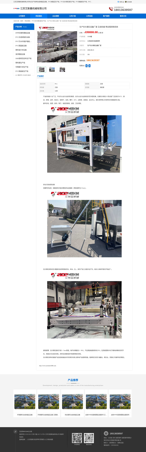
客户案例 (106, 16)
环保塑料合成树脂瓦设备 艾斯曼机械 (25, 415)
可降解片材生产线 (21, 67)
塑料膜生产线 (20, 63)
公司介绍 (72, 16)
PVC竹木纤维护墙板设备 (24, 41)
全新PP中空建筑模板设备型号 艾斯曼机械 (74, 415)
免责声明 (37, 439)
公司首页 (22, 16)
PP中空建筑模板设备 (22, 33)
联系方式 (123, 16)
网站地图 (50, 439)
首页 (21, 21)
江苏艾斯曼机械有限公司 (52, 434)
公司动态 (89, 16)
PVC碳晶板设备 (21, 46)
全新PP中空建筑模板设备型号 (96, 415)
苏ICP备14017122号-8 (38, 434)
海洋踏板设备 (20, 54)
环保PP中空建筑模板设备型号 (120, 415)
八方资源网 (30, 439)
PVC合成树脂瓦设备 (22, 37)
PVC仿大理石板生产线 (39, 21)
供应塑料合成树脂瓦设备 (48, 415)
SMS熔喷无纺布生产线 (23, 58)
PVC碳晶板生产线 (21, 71)
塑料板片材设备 (21, 50)
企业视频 (55, 16)
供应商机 (39, 16)
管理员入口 (43, 439)
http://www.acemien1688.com (47, 365)
